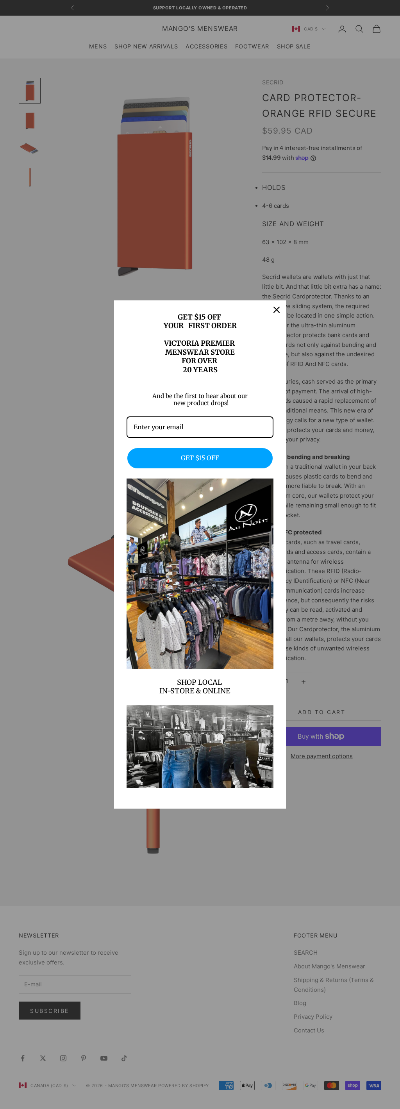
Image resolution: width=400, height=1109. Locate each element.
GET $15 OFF (200, 458)
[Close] (276, 309)
